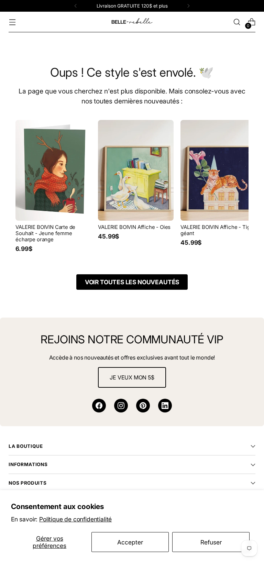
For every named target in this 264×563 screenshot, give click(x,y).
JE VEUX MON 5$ (132, 377)
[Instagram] (121, 405)
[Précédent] (75, 6)
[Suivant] (188, 6)
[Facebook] (99, 405)
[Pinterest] (143, 405)
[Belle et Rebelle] (132, 22)
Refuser (211, 542)
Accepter (130, 542)
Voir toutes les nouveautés (132, 282)
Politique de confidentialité (75, 519)
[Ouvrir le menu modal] (12, 22)
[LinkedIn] (165, 405)
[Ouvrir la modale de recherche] (237, 22)
